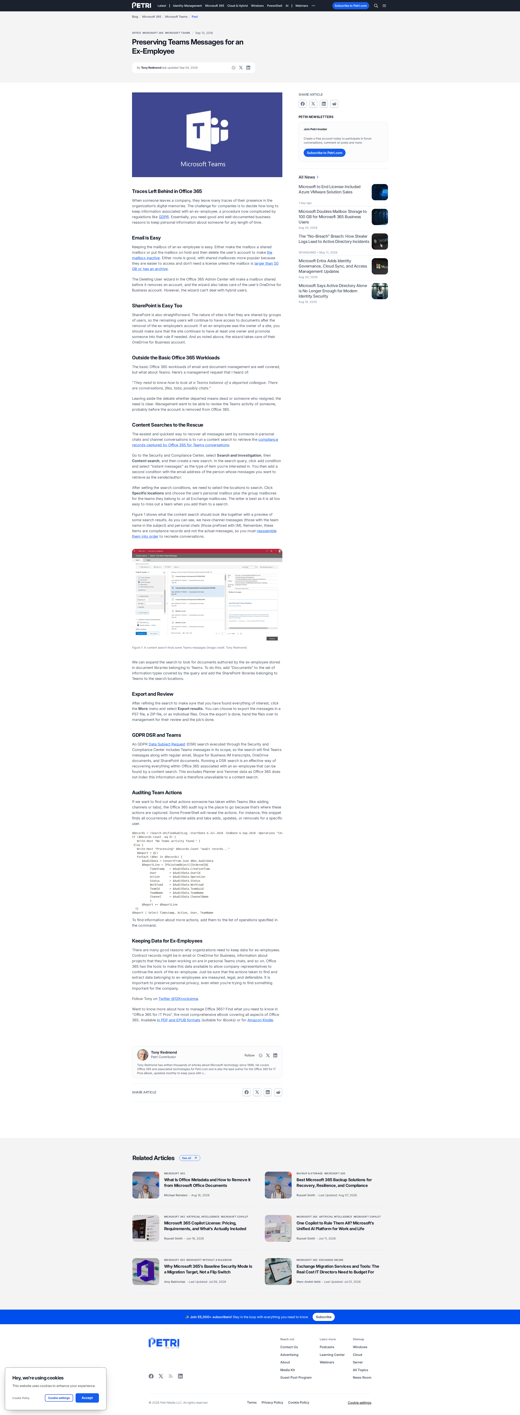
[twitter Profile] (241, 68)
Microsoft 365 (151, 16)
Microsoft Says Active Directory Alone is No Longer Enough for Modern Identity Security (333, 291)
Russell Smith (306, 1195)
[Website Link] (234, 68)
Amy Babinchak (175, 1281)
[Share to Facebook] (247, 1092)
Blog (135, 16)
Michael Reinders (176, 1195)
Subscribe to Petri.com (351, 5)
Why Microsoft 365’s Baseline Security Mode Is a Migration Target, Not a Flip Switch (208, 1269)
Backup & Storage (310, 1173)
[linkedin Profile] (248, 68)
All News (307, 177)
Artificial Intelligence (202, 1216)
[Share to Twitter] (257, 1092)
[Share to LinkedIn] (180, 1377)
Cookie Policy (20, 1398)
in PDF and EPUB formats (178, 1020)
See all (186, 1158)
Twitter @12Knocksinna (178, 999)
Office (136, 32)
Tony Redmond (167, 67)
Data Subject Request (167, 744)
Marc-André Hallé (309, 1281)
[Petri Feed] (170, 1377)
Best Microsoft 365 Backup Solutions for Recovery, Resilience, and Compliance (334, 1182)
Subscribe (324, 1317)
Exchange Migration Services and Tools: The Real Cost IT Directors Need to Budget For (338, 1269)
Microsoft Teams (176, 16)
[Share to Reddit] (278, 1092)
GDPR (164, 217)
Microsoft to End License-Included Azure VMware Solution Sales (330, 189)
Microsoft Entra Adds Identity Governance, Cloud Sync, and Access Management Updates (333, 266)
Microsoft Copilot (234, 1216)
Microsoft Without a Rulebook (209, 1259)
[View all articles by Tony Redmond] (142, 1055)
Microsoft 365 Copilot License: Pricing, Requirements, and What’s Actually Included (205, 1226)
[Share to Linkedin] (268, 1092)
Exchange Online (331, 1259)
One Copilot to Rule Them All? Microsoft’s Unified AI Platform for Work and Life (335, 1226)
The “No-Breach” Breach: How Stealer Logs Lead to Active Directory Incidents (334, 239)
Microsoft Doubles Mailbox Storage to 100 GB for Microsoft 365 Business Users (333, 216)
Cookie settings (359, 1403)
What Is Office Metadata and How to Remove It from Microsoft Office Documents (207, 1182)
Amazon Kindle (260, 1020)
